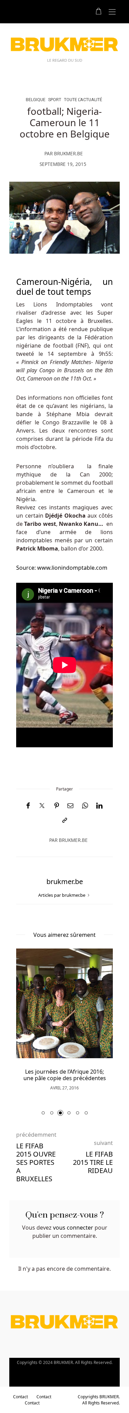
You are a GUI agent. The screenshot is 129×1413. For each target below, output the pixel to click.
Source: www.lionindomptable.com (61, 567)
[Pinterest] (57, 805)
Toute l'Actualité (83, 99)
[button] (43, 1113)
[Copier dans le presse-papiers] (65, 820)
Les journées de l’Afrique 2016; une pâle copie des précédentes (64, 1075)
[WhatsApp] (85, 805)
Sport (54, 99)
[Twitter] (42, 805)
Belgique (35, 99)
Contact (20, 1397)
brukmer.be (68, 153)
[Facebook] (28, 805)
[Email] (70, 805)
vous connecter (73, 1227)
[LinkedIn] (99, 805)
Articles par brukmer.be (62, 895)
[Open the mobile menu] (112, 12)
